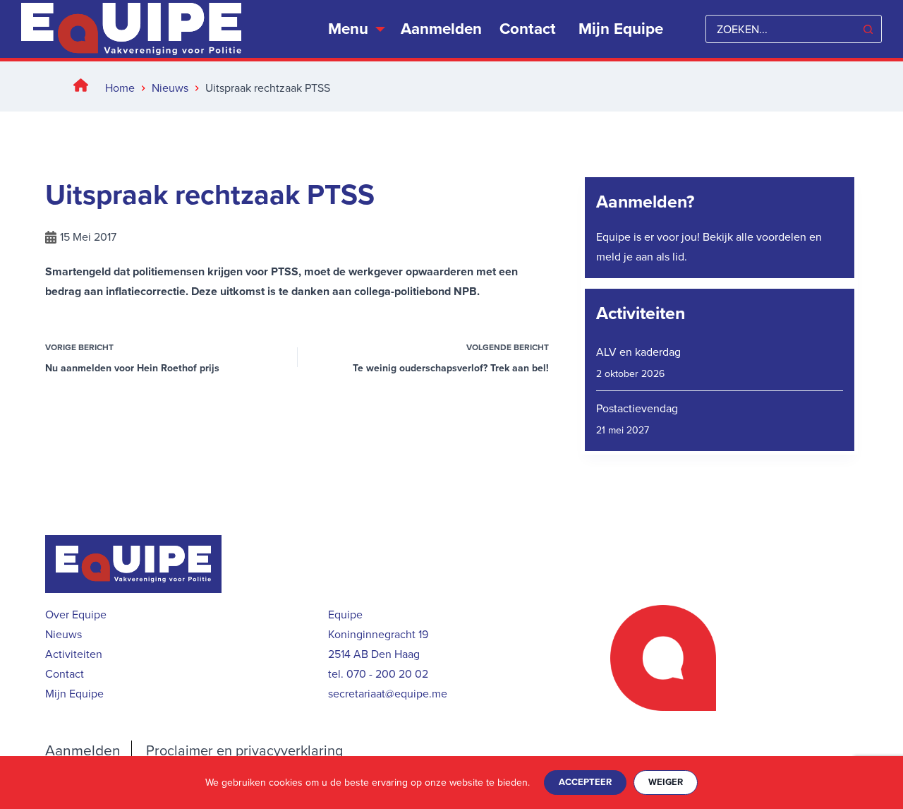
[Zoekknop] (867, 29)
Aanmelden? (645, 201)
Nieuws (63, 634)
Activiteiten (640, 313)
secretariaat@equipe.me (387, 693)
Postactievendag (637, 408)
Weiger (665, 782)
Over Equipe (76, 614)
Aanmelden (441, 28)
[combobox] (780, 29)
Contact (527, 28)
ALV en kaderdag (638, 352)
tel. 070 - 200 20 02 (378, 674)
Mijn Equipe (74, 693)
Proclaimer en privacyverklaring (244, 750)
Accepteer (585, 782)
